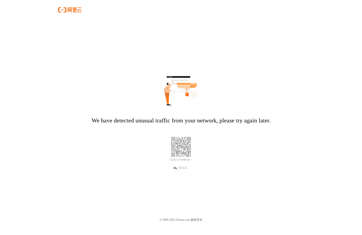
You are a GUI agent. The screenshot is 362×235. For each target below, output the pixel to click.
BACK (183, 168)
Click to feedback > (181, 159)
